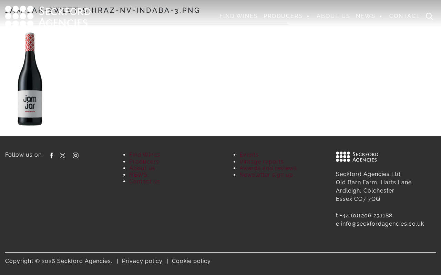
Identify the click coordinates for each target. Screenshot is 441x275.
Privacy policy (142, 261)
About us (333, 16)
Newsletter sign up (266, 174)
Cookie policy (191, 261)
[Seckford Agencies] (48, 15)
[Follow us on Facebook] (51, 154)
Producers (283, 16)
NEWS (366, 16)
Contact (404, 16)
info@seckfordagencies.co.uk (382, 223)
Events (249, 154)
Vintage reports (261, 161)
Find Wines (238, 16)
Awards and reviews (268, 168)
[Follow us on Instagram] (76, 154)
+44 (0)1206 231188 (366, 215)
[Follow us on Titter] (62, 154)
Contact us (144, 181)
